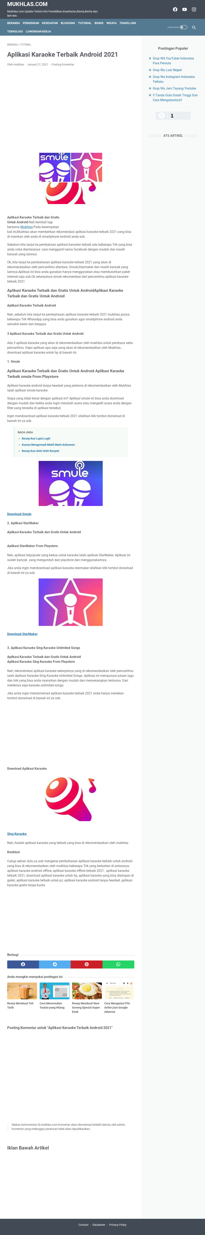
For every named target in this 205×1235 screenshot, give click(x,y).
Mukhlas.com (27, 4)
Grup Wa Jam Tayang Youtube (174, 88)
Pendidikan (31, 23)
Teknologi (15, 31)
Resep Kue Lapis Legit (36, 438)
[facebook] (23, 964)
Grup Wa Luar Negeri (167, 70)
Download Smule (19, 514)
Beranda (13, 23)
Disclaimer (98, 1224)
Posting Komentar (63, 64)
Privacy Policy (118, 1224)
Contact (83, 1224)
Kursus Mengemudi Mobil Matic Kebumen (48, 445)
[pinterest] (86, 964)
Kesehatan (50, 23)
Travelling (128, 23)
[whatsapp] (118, 964)
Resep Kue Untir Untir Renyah (40, 451)
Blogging (68, 23)
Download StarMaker (22, 634)
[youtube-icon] (184, 9)
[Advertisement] (70, 110)
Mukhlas (26, 227)
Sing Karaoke (17, 834)
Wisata (112, 23)
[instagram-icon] (193, 9)
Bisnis (99, 23)
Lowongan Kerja (38, 31)
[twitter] (55, 964)
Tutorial (84, 23)
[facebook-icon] (174, 9)
